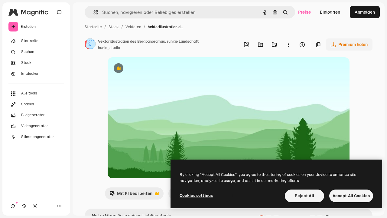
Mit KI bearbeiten (130, 195)
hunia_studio (109, 47)
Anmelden (365, 12)
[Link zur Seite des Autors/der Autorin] (90, 44)
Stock (114, 27)
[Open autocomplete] (93, 12)
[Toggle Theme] (35, 206)
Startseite (93, 27)
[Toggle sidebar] (59, 12)
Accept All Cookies (351, 195)
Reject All (304, 195)
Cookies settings (196, 195)
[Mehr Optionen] (288, 44)
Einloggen (330, 12)
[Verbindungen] (13, 206)
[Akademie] (24, 206)
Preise (304, 12)
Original (146, 69)
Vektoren (133, 27)
